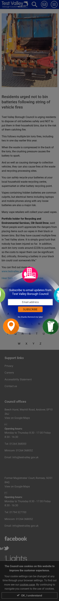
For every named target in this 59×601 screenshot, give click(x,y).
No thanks (22, 317)
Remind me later (35, 317)
